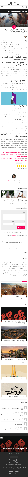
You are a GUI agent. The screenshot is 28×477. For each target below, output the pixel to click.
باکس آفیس (23, 264)
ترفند (13, 264)
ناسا (18, 273)
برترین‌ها (18, 264)
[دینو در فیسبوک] (10, 471)
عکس (3, 268)
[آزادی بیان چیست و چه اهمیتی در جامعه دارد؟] (14, 390)
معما (26, 273)
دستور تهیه (19, 266)
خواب (23, 266)
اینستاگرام (8, 263)
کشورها (9, 275)
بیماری (15, 264)
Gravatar (14, 235)
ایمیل (12, 221)
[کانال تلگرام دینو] (16, 471)
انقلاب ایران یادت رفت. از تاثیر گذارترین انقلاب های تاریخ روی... (12, 414)
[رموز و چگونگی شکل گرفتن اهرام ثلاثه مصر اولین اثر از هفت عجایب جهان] (14, 290)
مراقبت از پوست (11, 271)
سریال (4, 266)
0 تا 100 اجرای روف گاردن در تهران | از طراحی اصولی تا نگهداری (14, 360)
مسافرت (4, 271)
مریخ (7, 270)
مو (21, 273)
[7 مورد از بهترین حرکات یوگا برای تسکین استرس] (14, 372)
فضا (26, 271)
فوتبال (23, 271)
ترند (11, 264)
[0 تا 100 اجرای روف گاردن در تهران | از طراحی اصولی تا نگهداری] (14, 353)
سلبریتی (25, 268)
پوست (22, 275)
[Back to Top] (14, 457)
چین (20, 275)
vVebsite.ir (17, 473)
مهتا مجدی (20, 37)
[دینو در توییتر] (12, 471)
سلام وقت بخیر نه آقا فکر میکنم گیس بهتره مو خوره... (13, 429)
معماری (23, 273)
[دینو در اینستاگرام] (14, 471)
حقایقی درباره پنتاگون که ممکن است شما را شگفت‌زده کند (14, 340)
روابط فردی (16, 266)
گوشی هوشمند (19, 163)
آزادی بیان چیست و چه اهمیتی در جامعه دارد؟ (16, 396)
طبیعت (15, 268)
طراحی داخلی (11, 268)
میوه (20, 273)
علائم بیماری (6, 268)
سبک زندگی (24, 11)
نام (24, 221)
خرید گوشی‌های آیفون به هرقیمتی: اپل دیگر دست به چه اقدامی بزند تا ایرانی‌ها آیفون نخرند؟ (9, 201)
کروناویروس (14, 275)
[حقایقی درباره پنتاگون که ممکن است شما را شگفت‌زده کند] (14, 333)
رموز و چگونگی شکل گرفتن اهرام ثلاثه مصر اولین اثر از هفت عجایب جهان (14, 297)
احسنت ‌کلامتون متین (19, 424)
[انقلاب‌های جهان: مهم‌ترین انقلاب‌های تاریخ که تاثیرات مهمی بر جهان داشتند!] (14, 314)
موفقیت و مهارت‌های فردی (13, 11)
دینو (22, 52)
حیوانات (6, 264)
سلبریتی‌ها (20, 268)
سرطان (7, 266)
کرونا (18, 275)
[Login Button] (26, 7)
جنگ (10, 264)
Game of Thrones (22, 263)
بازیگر (5, 263)
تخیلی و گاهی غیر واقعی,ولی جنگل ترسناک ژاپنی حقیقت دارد (12, 408)
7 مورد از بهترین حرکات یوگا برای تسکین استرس (16, 379)
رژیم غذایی (11, 266)
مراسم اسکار (17, 271)
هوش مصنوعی (13, 273)
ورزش (9, 273)
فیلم (20, 270)
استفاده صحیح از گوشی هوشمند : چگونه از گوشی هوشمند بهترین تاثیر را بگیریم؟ (22, 201)
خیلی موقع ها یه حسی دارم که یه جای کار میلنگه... (13, 419)
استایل (16, 263)
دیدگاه (23, 212)
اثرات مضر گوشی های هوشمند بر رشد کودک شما (12, 152)
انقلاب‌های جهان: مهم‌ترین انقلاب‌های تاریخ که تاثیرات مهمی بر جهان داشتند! (14, 321)
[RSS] (18, 471)
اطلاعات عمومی (13, 263)
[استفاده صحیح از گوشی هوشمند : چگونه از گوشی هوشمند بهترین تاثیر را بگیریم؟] (20, 194)
